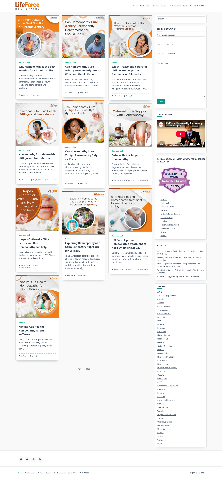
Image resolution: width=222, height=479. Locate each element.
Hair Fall (160, 349)
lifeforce (70, 275)
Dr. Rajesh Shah (175, 6)
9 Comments (144, 181)
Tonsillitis (161, 411)
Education (161, 328)
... (26, 88)
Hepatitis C (165, 210)
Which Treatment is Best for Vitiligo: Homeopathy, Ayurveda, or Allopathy (129, 70)
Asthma (164, 199)
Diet (159, 321)
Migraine (161, 371)
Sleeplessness (163, 407)
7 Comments (51, 180)
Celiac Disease (163, 306)
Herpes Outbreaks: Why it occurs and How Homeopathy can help (35, 243)
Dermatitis (161, 317)
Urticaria (164, 232)
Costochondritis (164, 313)
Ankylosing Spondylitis (167, 295)
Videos (160, 436)
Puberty (160, 393)
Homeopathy (162, 353)
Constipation (162, 310)
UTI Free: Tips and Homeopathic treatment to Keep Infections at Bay (129, 243)
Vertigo (160, 432)
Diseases (164, 6)
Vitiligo (114, 62)
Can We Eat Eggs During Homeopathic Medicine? (178, 276)
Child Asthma (166, 203)
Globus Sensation (164, 346)
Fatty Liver (161, 331)
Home (135, 6)
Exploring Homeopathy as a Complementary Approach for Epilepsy (82, 246)
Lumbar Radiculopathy (167, 367)
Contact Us (187, 6)
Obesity (160, 375)
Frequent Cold (163, 339)
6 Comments (144, 269)
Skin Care (161, 404)
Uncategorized (24, 62)
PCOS (159, 382)
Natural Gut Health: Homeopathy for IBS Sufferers (31, 330)
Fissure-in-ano (163, 335)
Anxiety (160, 299)
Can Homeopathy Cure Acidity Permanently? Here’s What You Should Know (83, 70)
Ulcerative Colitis (168, 228)
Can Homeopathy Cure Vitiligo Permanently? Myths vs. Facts (83, 155)
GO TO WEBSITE (199, 6)
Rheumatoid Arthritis (166, 400)
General (68, 239)
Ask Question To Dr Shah (149, 6)
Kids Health (162, 360)
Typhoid (160, 418)
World (160, 443)
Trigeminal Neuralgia (170, 225)
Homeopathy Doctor (165, 357)
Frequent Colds (167, 207)
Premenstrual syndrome (167, 385)
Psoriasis (164, 221)
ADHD (159, 292)
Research (161, 396)
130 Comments (26, 267)
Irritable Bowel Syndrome (172, 214)
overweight (162, 378)
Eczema (160, 324)
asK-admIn (24, 95)
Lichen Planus (167, 217)
